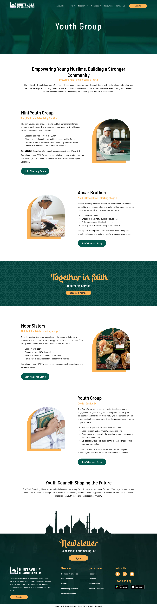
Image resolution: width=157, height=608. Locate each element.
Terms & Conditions (96, 588)
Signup (78, 558)
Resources (108, 6)
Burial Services (67, 578)
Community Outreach (69, 588)
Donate (138, 6)
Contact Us (120, 6)
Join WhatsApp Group (35, 171)
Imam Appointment (68, 593)
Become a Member (78, 292)
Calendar (92, 578)
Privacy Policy (94, 583)
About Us (60, 6)
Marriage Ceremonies (69, 574)
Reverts (64, 583)
